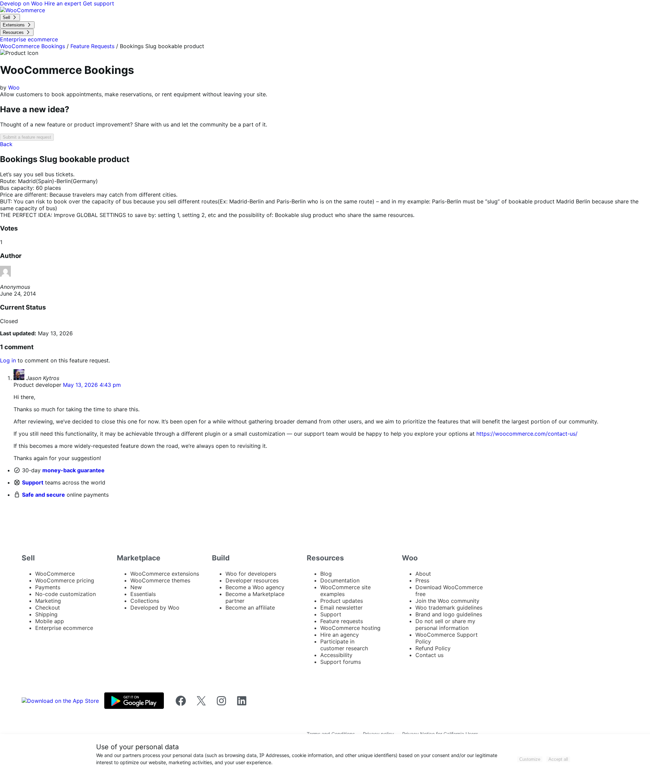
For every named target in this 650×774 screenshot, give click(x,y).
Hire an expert (63, 3)
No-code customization (65, 594)
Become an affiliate (250, 607)
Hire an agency (339, 634)
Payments (47, 587)
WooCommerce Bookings (32, 46)
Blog (326, 573)
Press (422, 580)
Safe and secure (43, 494)
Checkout (47, 607)
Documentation (340, 580)
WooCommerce (55, 573)
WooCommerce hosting (350, 627)
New (136, 587)
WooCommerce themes (160, 580)
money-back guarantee (73, 470)
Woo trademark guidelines (448, 607)
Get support (98, 3)
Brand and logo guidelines (448, 614)
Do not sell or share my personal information (445, 624)
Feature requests (341, 621)
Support (32, 482)
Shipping (46, 614)
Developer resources (252, 580)
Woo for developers (250, 573)
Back (6, 144)
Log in (8, 360)
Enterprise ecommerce (64, 627)
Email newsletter (341, 607)
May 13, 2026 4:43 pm (92, 384)
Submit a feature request (27, 137)
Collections (144, 600)
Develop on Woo (22, 3)
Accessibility (336, 655)
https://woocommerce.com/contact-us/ (527, 433)
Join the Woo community (447, 600)
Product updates (341, 600)
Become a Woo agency (254, 587)
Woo (14, 87)
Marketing (48, 600)
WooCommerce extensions (164, 573)
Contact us (429, 655)
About (423, 573)
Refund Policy (433, 648)
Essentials (143, 594)
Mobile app (49, 621)
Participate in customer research (344, 645)
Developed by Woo (154, 607)
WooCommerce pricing (64, 580)
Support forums (340, 661)
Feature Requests (92, 46)
